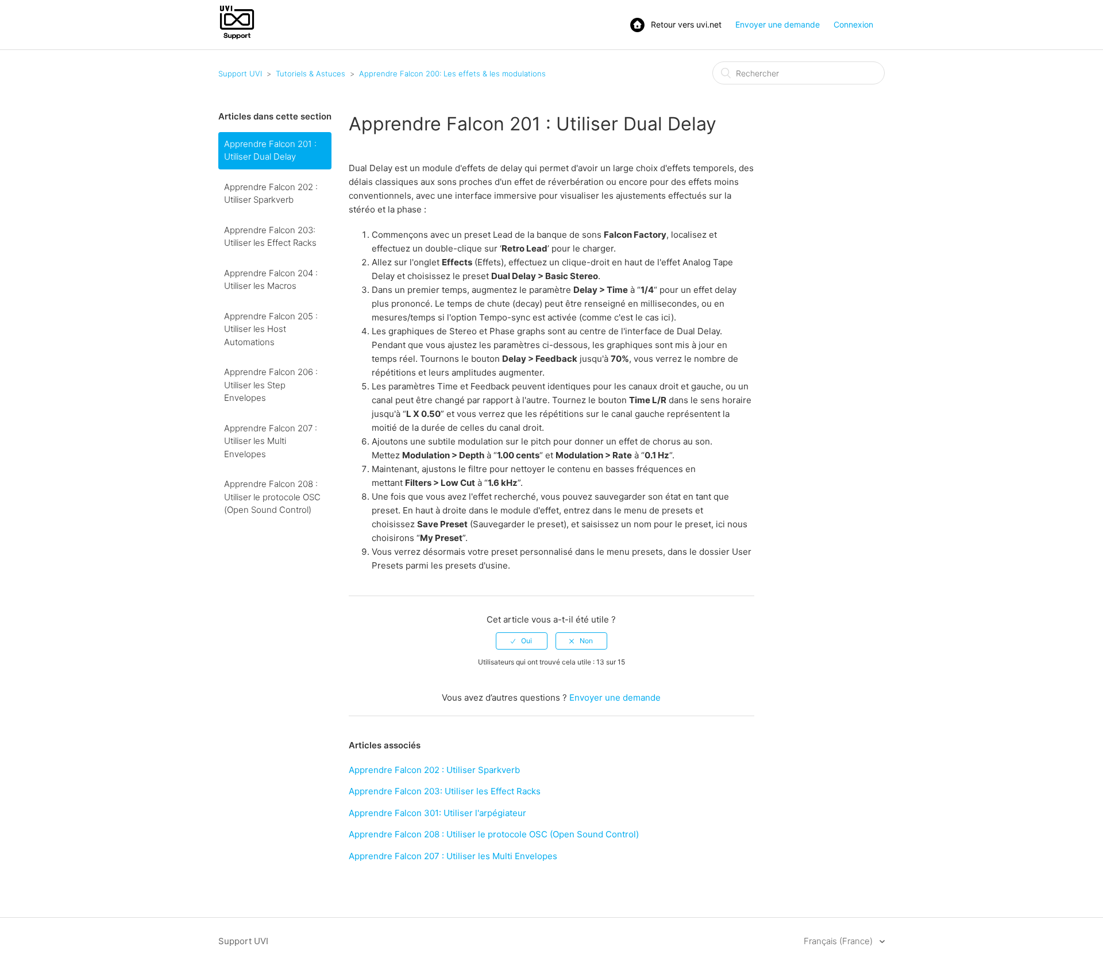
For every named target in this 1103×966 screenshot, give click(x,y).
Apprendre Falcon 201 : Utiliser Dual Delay (270, 150)
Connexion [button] (853, 24)
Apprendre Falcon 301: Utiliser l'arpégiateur (437, 812)
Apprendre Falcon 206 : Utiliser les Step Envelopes (271, 384)
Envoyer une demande (777, 24)
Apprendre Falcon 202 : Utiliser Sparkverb (271, 193)
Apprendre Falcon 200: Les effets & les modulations (452, 73)
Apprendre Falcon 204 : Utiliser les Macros (271, 280)
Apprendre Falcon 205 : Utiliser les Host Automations (271, 329)
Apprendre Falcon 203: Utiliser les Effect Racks (270, 237)
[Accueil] (237, 38)
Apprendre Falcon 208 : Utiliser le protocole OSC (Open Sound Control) (272, 496)
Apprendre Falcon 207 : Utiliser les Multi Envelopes (270, 441)
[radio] (521, 641)
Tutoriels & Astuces (310, 73)
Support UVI (240, 73)
